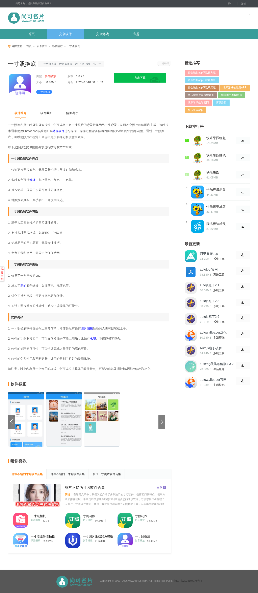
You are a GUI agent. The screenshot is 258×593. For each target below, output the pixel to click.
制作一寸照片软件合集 (107, 474)
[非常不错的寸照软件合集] (37, 495)
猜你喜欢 (72, 113)
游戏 (243, 3)
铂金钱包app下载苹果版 (202, 87)
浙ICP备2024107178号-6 (188, 580)
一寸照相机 (38, 516)
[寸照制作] (72, 519)
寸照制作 (89, 516)
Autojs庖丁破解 (211, 348)
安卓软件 (65, 34)
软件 (230, 3)
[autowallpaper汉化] (191, 335)
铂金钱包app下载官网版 (202, 80)
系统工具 (219, 258)
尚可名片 (48, 18)
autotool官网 (209, 269)
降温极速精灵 (216, 224)
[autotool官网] (191, 272)
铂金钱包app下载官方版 (202, 72)
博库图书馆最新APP (235, 87)
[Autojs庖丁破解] (191, 351)
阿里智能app (209, 253)
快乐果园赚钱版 (216, 155)
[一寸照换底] (125, 539)
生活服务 (219, 369)
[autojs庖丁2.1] (191, 288)
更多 (159, 487)
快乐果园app (195, 109)
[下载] (243, 255)
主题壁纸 (219, 337)
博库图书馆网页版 (231, 95)
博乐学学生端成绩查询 (201, 95)
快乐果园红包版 (216, 138)
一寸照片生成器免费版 (98, 536)
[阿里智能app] (191, 256)
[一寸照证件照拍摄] (20, 539)
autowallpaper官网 (213, 379)
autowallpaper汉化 (213, 332)
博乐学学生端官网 (198, 102)
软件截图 (46, 113)
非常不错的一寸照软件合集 (68, 474)
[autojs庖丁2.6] (191, 319)
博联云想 (221, 102)
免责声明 (2, 274)
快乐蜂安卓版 (216, 206)
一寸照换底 (142, 536)
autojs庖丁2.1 (209, 285)
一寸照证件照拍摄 (43, 536)
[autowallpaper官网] (191, 382)
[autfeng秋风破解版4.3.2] (191, 366)
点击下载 (140, 77)
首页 (31, 34)
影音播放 (57, 46)
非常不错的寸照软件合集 (27, 474)
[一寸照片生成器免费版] (72, 539)
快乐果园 (212, 172)
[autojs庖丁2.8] (191, 303)
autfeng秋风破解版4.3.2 (217, 364)
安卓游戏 (102, 34)
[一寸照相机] (20, 519)
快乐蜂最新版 (216, 189)
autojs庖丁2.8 (209, 301)
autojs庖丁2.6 (209, 316)
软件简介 (21, 113)
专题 (136, 34)
